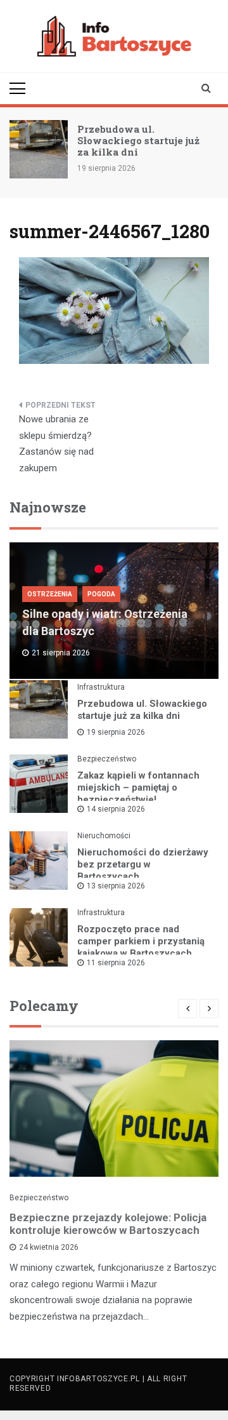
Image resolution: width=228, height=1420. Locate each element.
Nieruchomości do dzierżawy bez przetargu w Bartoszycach (142, 864)
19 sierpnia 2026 (116, 732)
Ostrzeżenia (49, 594)
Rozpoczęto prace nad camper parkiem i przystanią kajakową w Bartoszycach (141, 941)
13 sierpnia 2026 (116, 885)
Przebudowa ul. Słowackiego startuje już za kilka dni (138, 140)
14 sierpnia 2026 (116, 809)
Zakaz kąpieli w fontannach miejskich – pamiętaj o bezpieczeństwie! (138, 787)
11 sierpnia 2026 (116, 962)
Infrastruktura (101, 687)
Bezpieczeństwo (106, 758)
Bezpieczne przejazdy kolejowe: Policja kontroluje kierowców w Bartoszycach (108, 1223)
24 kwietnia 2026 (49, 1247)
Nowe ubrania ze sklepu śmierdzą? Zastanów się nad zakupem (56, 443)
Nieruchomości (103, 835)
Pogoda (101, 594)
